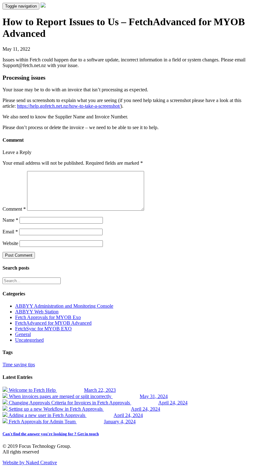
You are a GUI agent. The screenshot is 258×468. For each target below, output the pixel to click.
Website (10, 243)
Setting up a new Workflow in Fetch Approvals (84, 409)
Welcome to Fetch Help (62, 390)
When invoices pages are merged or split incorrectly (88, 396)
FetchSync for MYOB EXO (43, 328)
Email (10, 231)
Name (10, 220)
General (23, 334)
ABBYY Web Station (37, 311)
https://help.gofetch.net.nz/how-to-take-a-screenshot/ (69, 106)
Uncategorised (29, 340)
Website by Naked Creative (30, 462)
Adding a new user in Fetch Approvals (75, 415)
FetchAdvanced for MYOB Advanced (53, 323)
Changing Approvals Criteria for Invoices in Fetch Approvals (98, 402)
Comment (14, 209)
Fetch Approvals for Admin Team (72, 421)
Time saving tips (19, 364)
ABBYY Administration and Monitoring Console (64, 306)
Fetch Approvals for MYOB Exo (48, 317)
